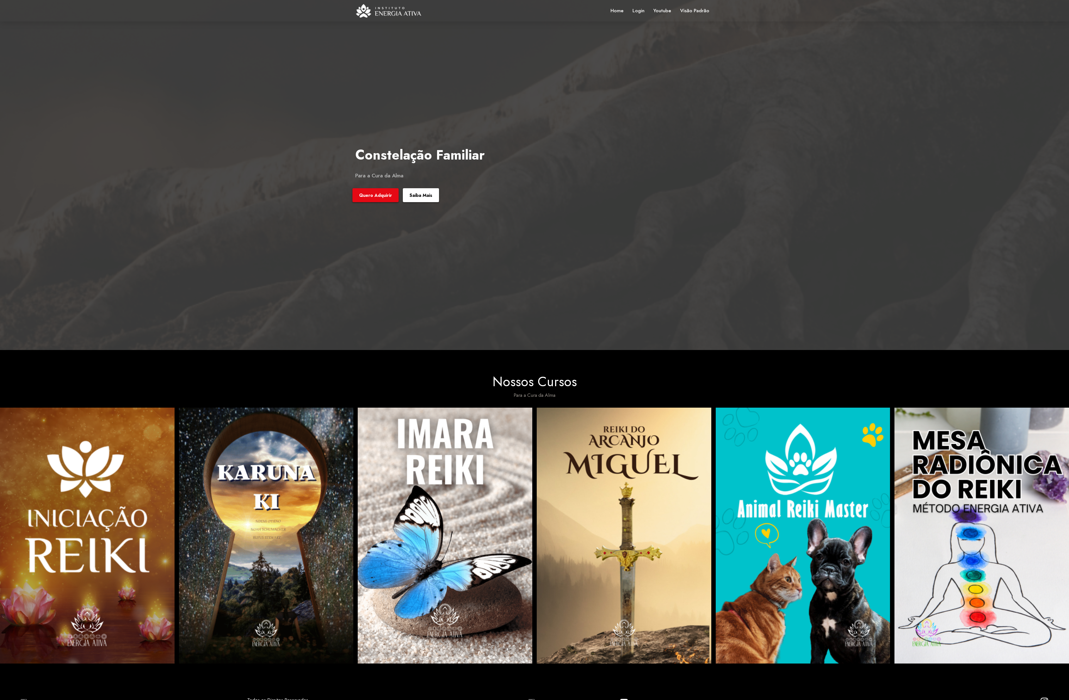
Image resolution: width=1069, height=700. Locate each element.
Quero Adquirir (375, 195)
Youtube (662, 10)
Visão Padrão (694, 10)
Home (617, 10)
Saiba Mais (421, 195)
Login (638, 10)
